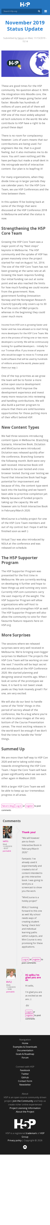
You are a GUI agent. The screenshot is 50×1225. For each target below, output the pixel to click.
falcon (21, 38)
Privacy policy (15, 1140)
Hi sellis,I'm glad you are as (33, 977)
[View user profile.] (7, 837)
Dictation (39, 444)
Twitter (25, 1073)
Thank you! (29, 832)
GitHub (25, 1077)
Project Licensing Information (25, 1108)
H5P (25, 1124)
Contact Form (25, 1081)
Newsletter (25, 1084)
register (29, 806)
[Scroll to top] (25, 1149)
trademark (31, 1133)
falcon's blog (8, 806)
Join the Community (23, 1100)
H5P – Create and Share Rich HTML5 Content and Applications (25, 4)
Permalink (7, 851)
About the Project (25, 1111)
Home (25, 1043)
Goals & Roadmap (25, 1054)
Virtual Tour (8, 539)
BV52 (9, 981)
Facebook (25, 1070)
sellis (5, 841)
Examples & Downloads (25, 1046)
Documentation (25, 1050)
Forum (25, 1057)
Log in (18, 806)
